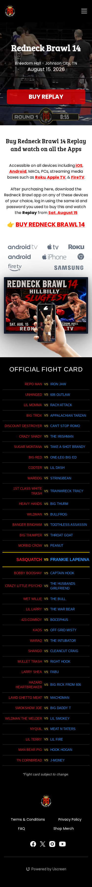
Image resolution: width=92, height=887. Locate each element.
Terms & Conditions (28, 819)
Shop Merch (63, 828)
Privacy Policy (69, 819)
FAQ (21, 828)
